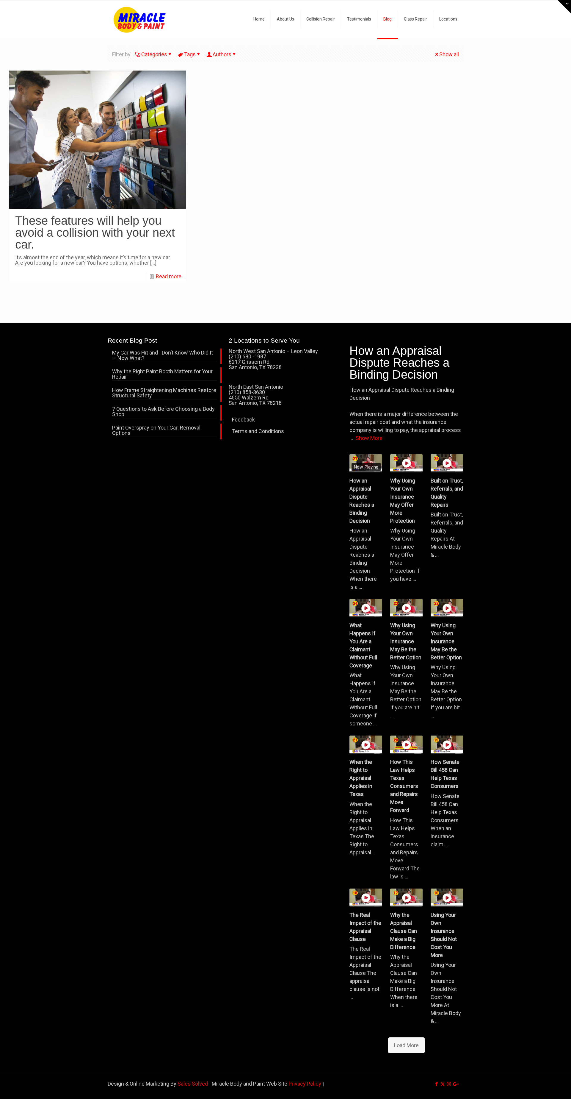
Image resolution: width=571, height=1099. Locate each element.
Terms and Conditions (258, 431)
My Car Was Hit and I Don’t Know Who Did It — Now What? (162, 355)
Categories (154, 54)
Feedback (243, 419)
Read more (168, 276)
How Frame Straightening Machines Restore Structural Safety (164, 393)
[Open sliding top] (564, 6)
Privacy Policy (304, 1084)
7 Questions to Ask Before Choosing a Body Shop (163, 411)
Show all (449, 54)
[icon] (455, 1084)
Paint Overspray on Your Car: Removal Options (156, 430)
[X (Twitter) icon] (442, 1084)
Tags (190, 54)
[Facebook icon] (436, 1084)
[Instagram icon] (449, 1084)
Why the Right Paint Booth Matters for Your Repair (162, 374)
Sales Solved (193, 1084)
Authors (222, 54)
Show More (369, 438)
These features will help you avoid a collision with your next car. (95, 232)
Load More (406, 1045)
